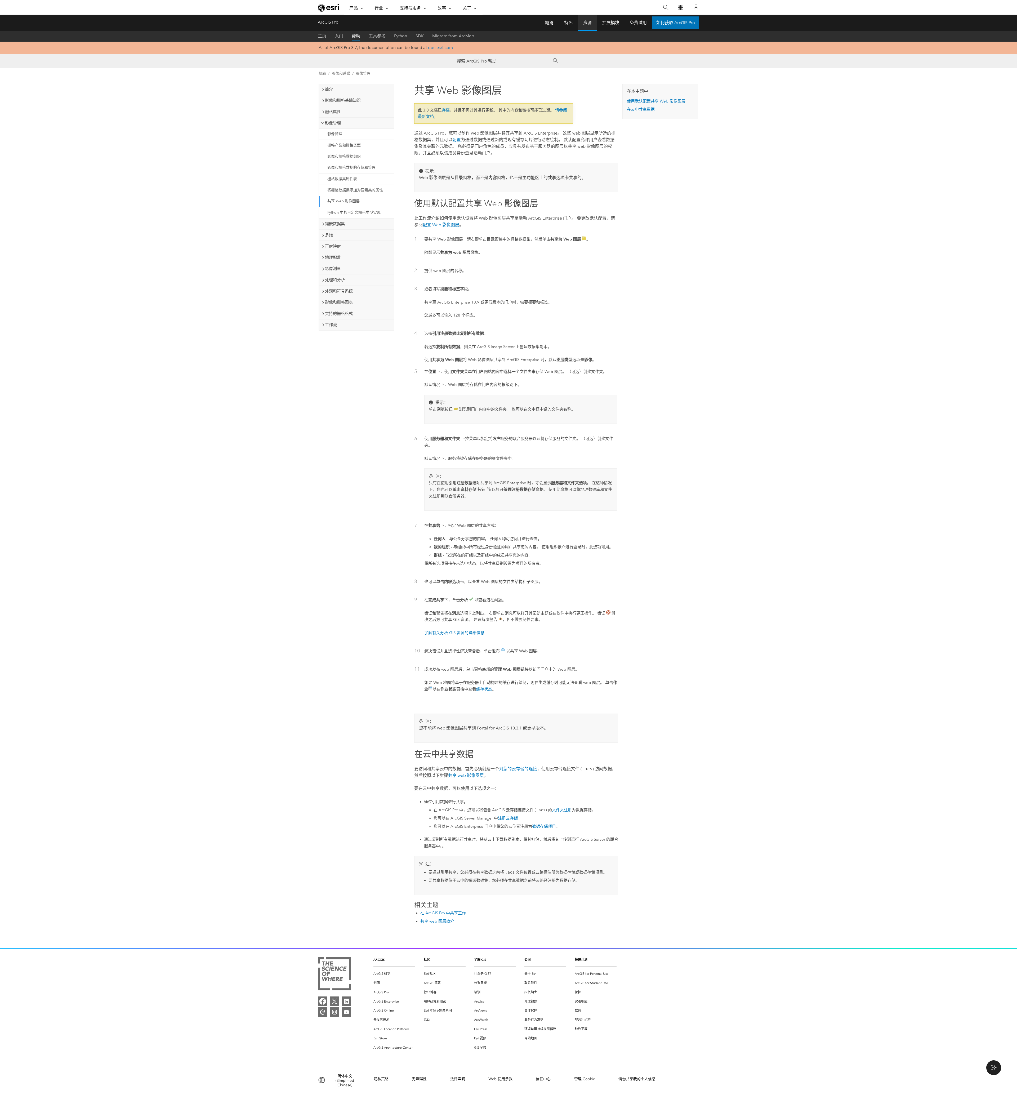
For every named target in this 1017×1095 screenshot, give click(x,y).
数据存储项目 (544, 826)
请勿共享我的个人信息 (636, 1079)
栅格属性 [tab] (333, 111)
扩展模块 (610, 22)
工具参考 (377, 35)
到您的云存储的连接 (518, 768)
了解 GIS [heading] (480, 960)
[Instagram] (334, 1012)
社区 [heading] (427, 960)
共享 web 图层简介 (437, 921)
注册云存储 (508, 818)
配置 (456, 139)
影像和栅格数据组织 (344, 156)
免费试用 (638, 22)
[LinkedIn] (346, 1001)
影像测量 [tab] (333, 268)
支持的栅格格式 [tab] (339, 313)
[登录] (696, 7)
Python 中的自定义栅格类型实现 (354, 212)
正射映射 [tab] (333, 246)
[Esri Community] (322, 1012)
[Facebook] (322, 1001)
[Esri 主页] (329, 7)
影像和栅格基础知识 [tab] (343, 100)
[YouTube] (346, 1012)
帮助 (356, 35)
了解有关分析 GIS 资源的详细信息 (454, 632)
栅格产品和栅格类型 (344, 145)
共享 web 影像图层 (466, 775)
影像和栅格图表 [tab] (339, 302)
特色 (568, 22)
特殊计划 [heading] (581, 960)
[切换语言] (680, 7)
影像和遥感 (341, 73)
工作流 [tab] (331, 324)
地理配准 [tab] (333, 257)
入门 (339, 35)
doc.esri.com (440, 47)
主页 (322, 35)
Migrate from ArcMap (453, 35)
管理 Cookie (584, 1079)
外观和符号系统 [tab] (339, 291)
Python (400, 35)
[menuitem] (394, 973)
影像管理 (363, 73)
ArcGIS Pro (328, 22)
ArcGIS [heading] (379, 960)
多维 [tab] (329, 235)
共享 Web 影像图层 (343, 201)
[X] (334, 1001)
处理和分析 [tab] (335, 280)
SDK (420, 35)
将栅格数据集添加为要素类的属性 (355, 190)
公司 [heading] (527, 960)
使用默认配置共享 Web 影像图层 (656, 101)
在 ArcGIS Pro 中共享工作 (443, 913)
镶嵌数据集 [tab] (335, 223)
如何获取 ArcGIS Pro (675, 22)
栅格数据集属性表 (342, 179)
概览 (549, 22)
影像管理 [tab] (333, 123)
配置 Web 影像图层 (441, 224)
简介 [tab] (329, 89)
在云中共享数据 (641, 109)
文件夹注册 (562, 810)
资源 (587, 22)
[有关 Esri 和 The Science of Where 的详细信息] (334, 974)
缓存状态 (484, 689)
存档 (446, 110)
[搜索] (665, 7)
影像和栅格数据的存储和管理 (351, 167)
